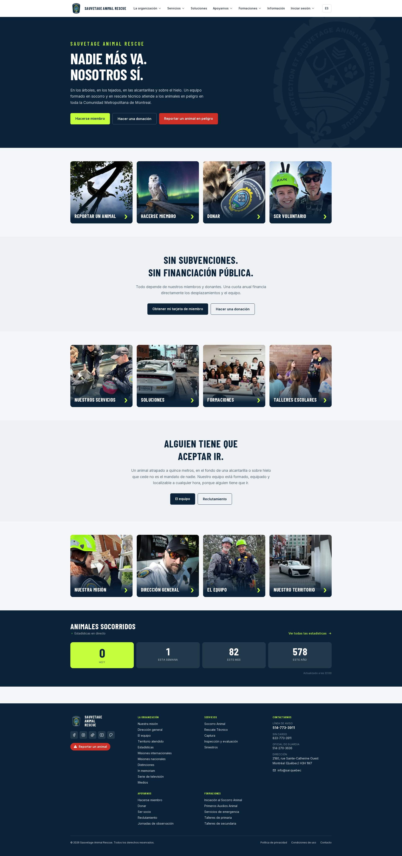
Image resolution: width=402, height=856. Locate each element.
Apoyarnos (221, 8)
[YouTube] (102, 735)
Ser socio (144, 811)
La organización (145, 8)
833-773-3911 (282, 738)
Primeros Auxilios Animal (220, 806)
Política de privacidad (273, 842)
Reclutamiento (215, 499)
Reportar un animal (93, 746)
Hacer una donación (134, 119)
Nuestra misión (148, 724)
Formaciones (248, 8)
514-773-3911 (284, 728)
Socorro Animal (214, 724)
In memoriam (146, 770)
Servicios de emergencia (221, 811)
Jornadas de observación (156, 823)
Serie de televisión (151, 776)
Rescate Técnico (216, 729)
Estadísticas (146, 747)
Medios (143, 782)
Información (276, 8)
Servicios (174, 8)
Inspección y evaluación (221, 741)
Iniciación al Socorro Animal (223, 800)
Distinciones (146, 765)
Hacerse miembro (90, 118)
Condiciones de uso (303, 842)
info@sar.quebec (289, 770)
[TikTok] (92, 735)
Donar (142, 806)
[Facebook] (74, 735)
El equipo (182, 499)
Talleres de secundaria (220, 823)
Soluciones (199, 8)
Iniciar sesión (301, 8)
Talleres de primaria (218, 817)
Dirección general (150, 729)
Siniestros (211, 747)
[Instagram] (83, 735)
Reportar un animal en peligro (188, 118)
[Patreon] (111, 735)
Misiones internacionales (155, 753)
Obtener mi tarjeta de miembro (177, 309)
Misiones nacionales (152, 759)
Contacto (326, 842)
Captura (209, 735)
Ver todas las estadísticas (308, 633)
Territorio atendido (151, 741)
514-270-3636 (282, 748)
